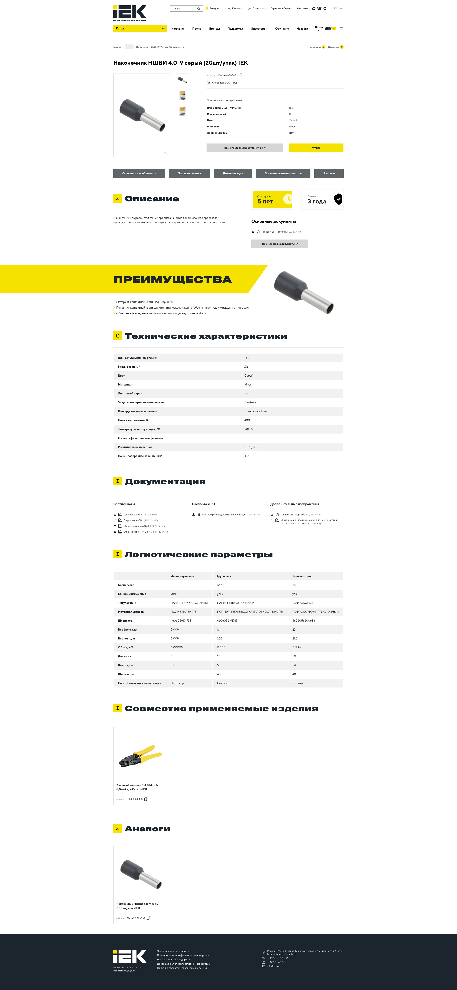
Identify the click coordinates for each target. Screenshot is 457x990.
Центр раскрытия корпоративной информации (183, 963)
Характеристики (189, 173)
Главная (117, 47)
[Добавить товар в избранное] (166, 79)
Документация (233, 173)
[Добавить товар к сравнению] (166, 83)
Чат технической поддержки (173, 959)
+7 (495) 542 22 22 (277, 957)
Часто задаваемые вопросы (173, 951)
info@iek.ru (273, 966)
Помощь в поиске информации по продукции (183, 955)
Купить (316, 147)
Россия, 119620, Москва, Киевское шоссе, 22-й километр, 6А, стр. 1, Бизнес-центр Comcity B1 (305, 952)
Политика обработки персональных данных (182, 967)
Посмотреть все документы (278, 243)
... (129, 46)
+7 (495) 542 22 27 (277, 962)
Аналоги (329, 173)
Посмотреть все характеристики (243, 147)
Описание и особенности (139, 173)
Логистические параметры (283, 173)
